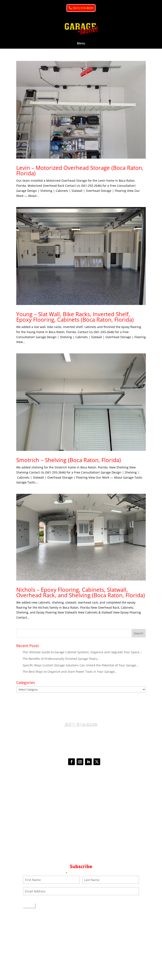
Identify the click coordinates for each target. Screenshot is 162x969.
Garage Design (81, 805)
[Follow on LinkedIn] (88, 761)
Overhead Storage (81, 825)
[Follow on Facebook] (71, 761)
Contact (81, 855)
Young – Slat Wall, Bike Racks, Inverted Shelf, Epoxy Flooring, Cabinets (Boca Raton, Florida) (75, 316)
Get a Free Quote (80, 778)
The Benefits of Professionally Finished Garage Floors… (61, 659)
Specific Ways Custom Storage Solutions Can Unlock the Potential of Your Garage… (80, 665)
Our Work (81, 845)
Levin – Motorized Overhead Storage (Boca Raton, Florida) (79, 170)
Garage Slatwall (81, 820)
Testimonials (81, 840)
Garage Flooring (81, 830)
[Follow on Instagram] (80, 761)
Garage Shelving (80, 810)
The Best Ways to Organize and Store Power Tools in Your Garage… (70, 672)
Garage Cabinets (81, 815)
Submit (29, 906)
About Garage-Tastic (81, 835)
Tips (81, 850)
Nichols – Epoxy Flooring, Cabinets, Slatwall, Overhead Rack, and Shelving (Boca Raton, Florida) (80, 592)
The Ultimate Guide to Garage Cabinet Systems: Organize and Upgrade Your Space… (82, 652)
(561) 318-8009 (83, 8)
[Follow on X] (96, 761)
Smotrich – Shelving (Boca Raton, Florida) (68, 460)
